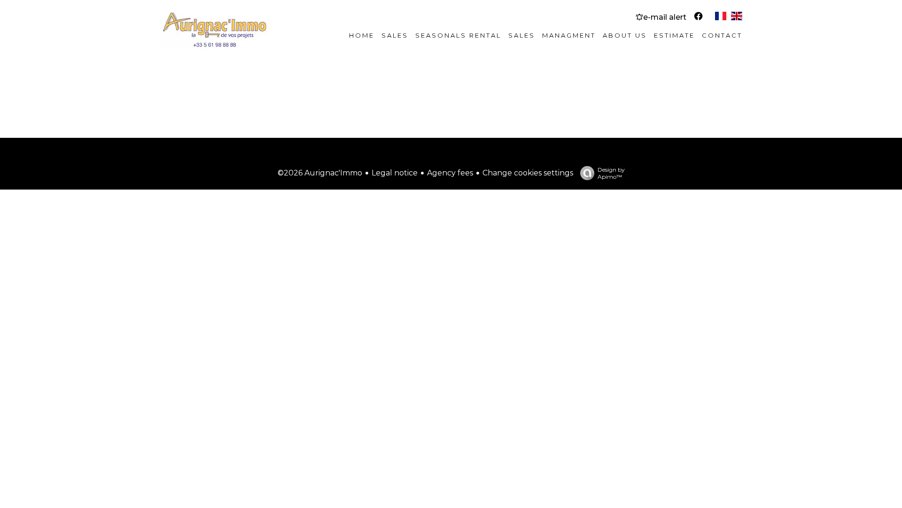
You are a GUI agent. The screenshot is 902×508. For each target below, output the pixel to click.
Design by (611, 173)
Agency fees (450, 172)
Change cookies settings (527, 172)
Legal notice (395, 172)
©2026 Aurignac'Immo (320, 172)
